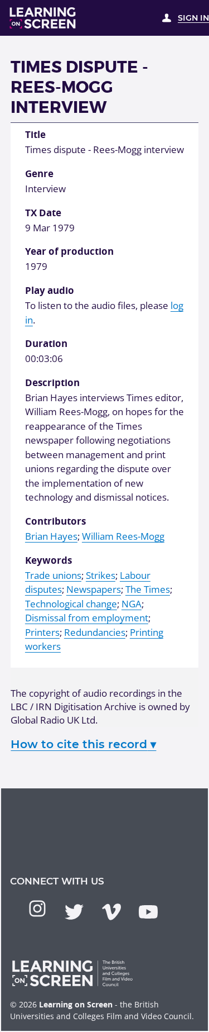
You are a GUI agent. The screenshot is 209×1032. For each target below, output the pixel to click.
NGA (131, 603)
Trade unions (53, 575)
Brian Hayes (51, 536)
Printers (42, 632)
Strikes (100, 575)
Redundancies (94, 632)
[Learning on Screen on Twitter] (74, 911)
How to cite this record (83, 744)
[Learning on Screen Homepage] (42, 18)
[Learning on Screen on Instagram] (37, 908)
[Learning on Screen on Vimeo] (111, 911)
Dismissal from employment (86, 617)
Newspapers (93, 589)
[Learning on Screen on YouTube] (148, 911)
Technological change (71, 603)
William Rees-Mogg (123, 536)
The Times (147, 589)
